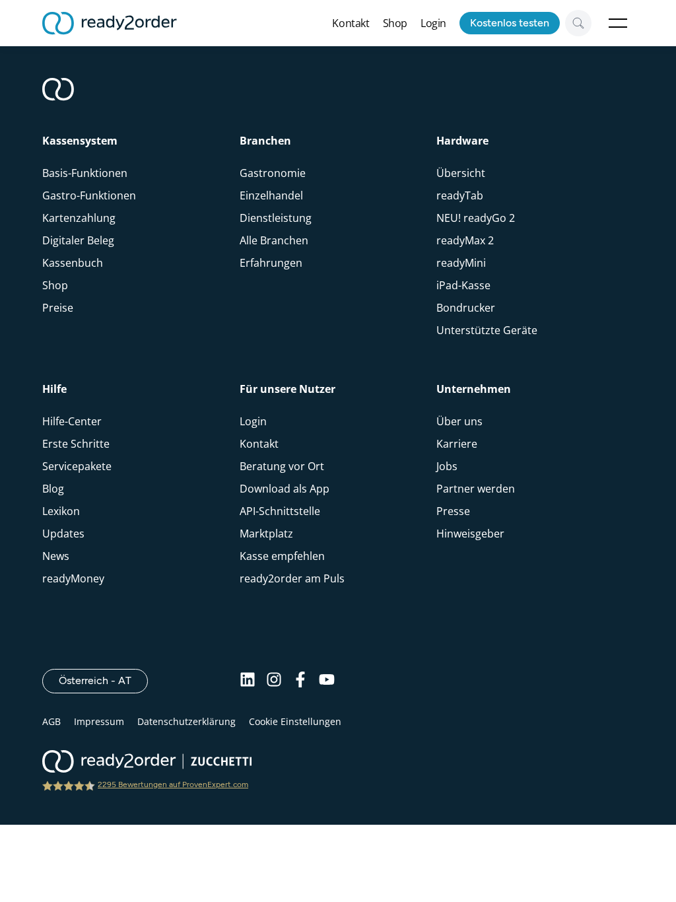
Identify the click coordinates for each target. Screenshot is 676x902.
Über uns (459, 421)
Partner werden (475, 488)
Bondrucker (465, 307)
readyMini (461, 263)
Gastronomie (273, 173)
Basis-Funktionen (84, 173)
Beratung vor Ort (282, 466)
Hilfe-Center (72, 421)
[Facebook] (300, 681)
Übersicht (460, 173)
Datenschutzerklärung (186, 721)
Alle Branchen (274, 240)
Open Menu (618, 23)
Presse (453, 511)
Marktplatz (266, 533)
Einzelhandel (271, 195)
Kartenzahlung (79, 218)
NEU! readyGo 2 (475, 218)
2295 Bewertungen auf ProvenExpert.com (173, 784)
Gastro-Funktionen (89, 195)
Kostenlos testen (509, 23)
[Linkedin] (247, 681)
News (55, 556)
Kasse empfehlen (282, 556)
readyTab (459, 195)
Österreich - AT (103, 680)
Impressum (99, 721)
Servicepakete (77, 466)
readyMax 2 (465, 240)
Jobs (446, 466)
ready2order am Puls (292, 578)
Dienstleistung (276, 218)
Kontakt (350, 23)
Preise (57, 307)
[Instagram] (274, 681)
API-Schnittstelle (280, 511)
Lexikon (61, 511)
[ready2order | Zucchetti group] (147, 762)
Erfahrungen (271, 263)
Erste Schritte (76, 443)
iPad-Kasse (463, 285)
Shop (395, 23)
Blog (53, 488)
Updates (63, 533)
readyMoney (73, 578)
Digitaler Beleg (78, 240)
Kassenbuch (72, 263)
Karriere (456, 443)
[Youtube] (327, 681)
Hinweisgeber (470, 533)
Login (433, 23)
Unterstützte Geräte (486, 330)
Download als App (284, 488)
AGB (51, 721)
